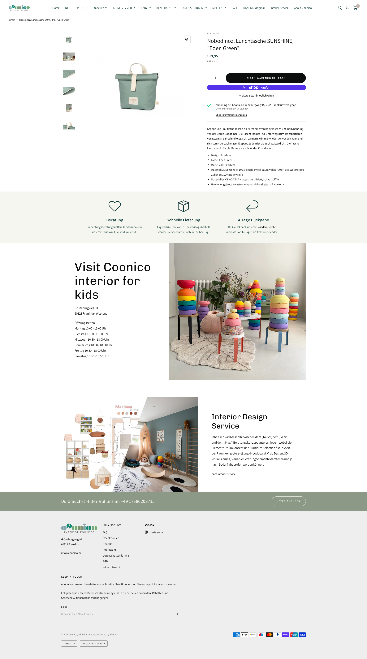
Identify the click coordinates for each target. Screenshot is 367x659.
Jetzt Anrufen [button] (288, 501)
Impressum (109, 549)
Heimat (11, 19)
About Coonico (303, 8)
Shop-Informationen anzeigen (231, 115)
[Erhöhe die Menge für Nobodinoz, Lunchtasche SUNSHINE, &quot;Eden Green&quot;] (221, 78)
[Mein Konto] (347, 8)
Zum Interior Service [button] (223, 474)
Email (64, 606)
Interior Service (279, 8)
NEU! (68, 8)
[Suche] (340, 8)
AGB (105, 561)
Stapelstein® (100, 8)
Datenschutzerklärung (116, 555)
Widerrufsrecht (111, 567)
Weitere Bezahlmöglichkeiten (256, 95)
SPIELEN (217, 8)
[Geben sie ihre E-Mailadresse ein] (177, 614)
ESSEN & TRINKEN (192, 8)
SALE (235, 8)
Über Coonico (111, 538)
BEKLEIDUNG (164, 8)
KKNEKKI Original (254, 8)
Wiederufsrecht (267, 227)
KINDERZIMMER (122, 8)
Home (55, 8)
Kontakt (107, 544)
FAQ (105, 532)
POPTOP (82, 8)
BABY (144, 8)
